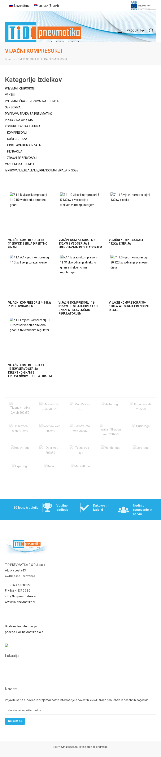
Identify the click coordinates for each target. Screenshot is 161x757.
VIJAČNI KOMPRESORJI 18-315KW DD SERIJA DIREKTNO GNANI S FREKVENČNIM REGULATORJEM (78, 308)
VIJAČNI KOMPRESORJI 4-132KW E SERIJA (126, 241)
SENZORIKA (13, 107)
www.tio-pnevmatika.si (20, 602)
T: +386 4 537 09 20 (18, 585)
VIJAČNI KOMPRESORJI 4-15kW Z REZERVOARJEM (29, 304)
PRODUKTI (134, 30)
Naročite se (15, 721)
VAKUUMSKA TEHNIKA (20, 164)
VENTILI (10, 94)
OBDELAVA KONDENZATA (24, 145)
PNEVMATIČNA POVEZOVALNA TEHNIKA (32, 101)
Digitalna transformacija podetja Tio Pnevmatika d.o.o (24, 629)
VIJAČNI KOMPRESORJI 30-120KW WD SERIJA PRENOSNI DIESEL (129, 306)
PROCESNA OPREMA (19, 120)
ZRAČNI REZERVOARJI (22, 157)
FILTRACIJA (14, 151)
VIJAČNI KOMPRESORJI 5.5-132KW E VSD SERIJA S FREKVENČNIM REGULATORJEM (80, 243)
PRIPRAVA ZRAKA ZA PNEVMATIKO (28, 113)
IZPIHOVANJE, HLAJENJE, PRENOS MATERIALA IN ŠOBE (41, 170)
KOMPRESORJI (59, 59)
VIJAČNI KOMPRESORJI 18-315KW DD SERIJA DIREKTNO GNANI (27, 243)
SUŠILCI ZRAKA (17, 139)
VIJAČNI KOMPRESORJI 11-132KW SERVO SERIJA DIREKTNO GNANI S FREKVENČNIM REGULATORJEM (30, 370)
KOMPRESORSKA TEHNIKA (32, 59)
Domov (9, 59)
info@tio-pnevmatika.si (20, 596)
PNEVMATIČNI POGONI (20, 88)
